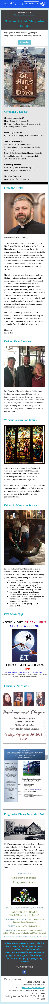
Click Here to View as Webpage (24, 15)
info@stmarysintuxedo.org (33, 987)
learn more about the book (24, 864)
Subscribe (24, 42)
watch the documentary (28, 861)
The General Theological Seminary (17, 246)
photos (21, 396)
